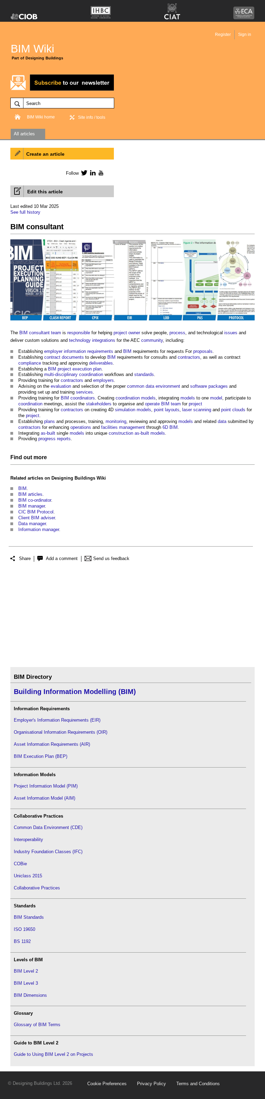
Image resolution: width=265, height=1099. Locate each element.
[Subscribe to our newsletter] (62, 89)
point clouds (233, 409)
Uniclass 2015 (28, 875)
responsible (78, 332)
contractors (189, 357)
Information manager (38, 529)
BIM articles (30, 494)
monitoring (116, 421)
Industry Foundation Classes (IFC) (48, 851)
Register (223, 34)
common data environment (153, 386)
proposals (203, 351)
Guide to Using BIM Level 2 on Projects (53, 1054)
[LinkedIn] (91, 173)
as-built (48, 433)
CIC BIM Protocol (35, 511)
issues (230, 332)
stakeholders (98, 403)
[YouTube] (100, 173)
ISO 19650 (24, 929)
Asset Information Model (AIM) (44, 798)
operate (152, 403)
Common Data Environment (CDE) (48, 827)
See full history (25, 212)
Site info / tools (91, 117)
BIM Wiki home (41, 117)
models (148, 398)
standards (144, 374)
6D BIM (170, 427)
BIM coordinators (78, 398)
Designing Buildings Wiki (78, 478)
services (84, 392)
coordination (91, 374)
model (216, 398)
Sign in (244, 34)
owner (134, 332)
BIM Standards (29, 917)
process (177, 332)
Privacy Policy (151, 1083)
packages (218, 386)
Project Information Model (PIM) (46, 786)
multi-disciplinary (61, 374)
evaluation (61, 386)
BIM (23, 332)
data (222, 421)
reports (64, 438)
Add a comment (62, 558)
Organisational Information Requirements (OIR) (60, 732)
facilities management (123, 427)
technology (80, 340)
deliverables (101, 363)
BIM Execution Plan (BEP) (40, 756)
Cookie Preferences (107, 1083)
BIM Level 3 (26, 983)
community (152, 340)
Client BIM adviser (36, 517)
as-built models (150, 433)
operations (80, 427)
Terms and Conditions (198, 1083)
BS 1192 (22, 941)
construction (121, 433)
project (120, 332)
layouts (172, 409)
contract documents (64, 357)
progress (47, 438)
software (198, 386)
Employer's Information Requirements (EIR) (57, 720)
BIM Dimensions (30, 995)
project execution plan (79, 369)
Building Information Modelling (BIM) (75, 691)
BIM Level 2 (26, 971)
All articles (24, 133)
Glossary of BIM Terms (37, 1024)
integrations (103, 340)
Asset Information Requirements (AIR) (52, 744)
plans (49, 421)
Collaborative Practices (37, 887)
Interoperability (28, 839)
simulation (125, 409)
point (159, 409)
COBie (20, 863)
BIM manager (31, 506)
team (176, 403)
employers (103, 380)
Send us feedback (111, 558)
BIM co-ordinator (34, 500)
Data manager (32, 523)
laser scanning (196, 409)
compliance (29, 363)
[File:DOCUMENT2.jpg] (132, 320)
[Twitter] (83, 173)
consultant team (45, 332)
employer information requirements (78, 351)
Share (25, 558)
